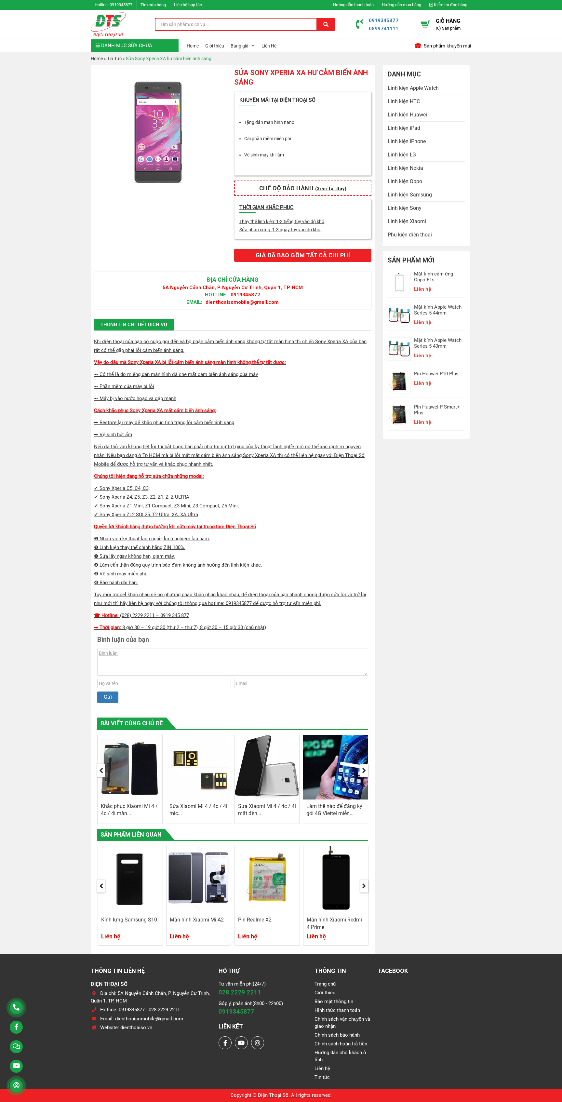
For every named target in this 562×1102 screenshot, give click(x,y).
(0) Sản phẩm (448, 28)
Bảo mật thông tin (333, 1001)
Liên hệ (322, 1068)
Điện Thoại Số (273, 1095)
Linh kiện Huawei (407, 115)
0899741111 (383, 28)
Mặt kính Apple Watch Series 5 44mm (438, 310)
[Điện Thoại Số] (108, 24)
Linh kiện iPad (404, 128)
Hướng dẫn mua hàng (401, 4)
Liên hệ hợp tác (188, 4)
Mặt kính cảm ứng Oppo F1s (433, 277)
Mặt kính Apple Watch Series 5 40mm (438, 343)
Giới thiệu (214, 45)
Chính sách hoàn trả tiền (340, 1044)
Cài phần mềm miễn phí (267, 138)
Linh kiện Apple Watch (413, 88)
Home (193, 45)
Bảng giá (239, 45)
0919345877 (121, 4)
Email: (194, 302)
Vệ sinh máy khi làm (264, 154)
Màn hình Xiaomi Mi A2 (197, 920)
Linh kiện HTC (404, 101)
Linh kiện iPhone (407, 141)
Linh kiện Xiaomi (407, 221)
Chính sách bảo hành (337, 1035)
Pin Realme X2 (255, 920)
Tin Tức (114, 58)
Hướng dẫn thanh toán (353, 4)
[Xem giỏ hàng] (425, 24)
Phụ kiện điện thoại (410, 235)
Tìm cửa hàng (153, 4)
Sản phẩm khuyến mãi (446, 46)
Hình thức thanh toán (337, 1010)
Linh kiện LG (402, 155)
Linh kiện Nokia (405, 168)
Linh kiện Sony (404, 208)
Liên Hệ (268, 45)
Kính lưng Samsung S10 (129, 920)
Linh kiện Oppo (405, 181)
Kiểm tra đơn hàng (450, 4)
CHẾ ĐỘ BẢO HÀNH (303, 188)
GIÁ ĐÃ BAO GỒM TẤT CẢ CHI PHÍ (303, 255)
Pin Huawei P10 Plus (436, 374)
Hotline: (216, 294)
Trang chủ (325, 984)
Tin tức (322, 1077)
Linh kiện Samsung (410, 195)
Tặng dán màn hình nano (269, 122)
